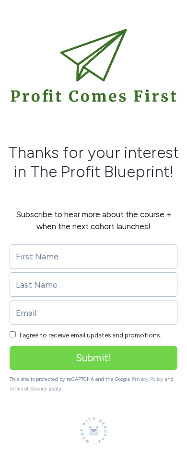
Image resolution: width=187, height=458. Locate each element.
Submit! (93, 358)
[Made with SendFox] (93, 430)
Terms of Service (28, 389)
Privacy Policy (148, 379)
